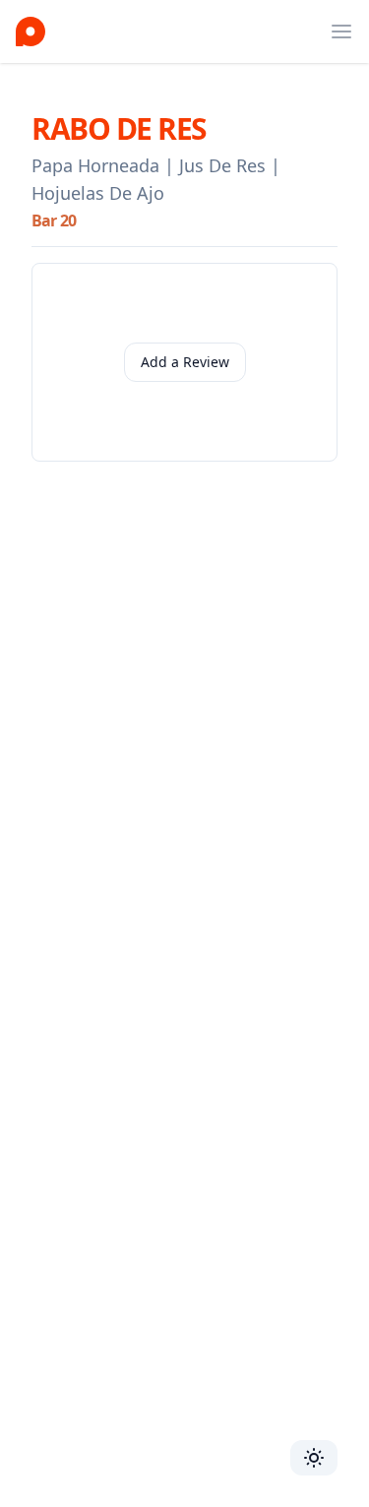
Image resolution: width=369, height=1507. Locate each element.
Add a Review (185, 361)
